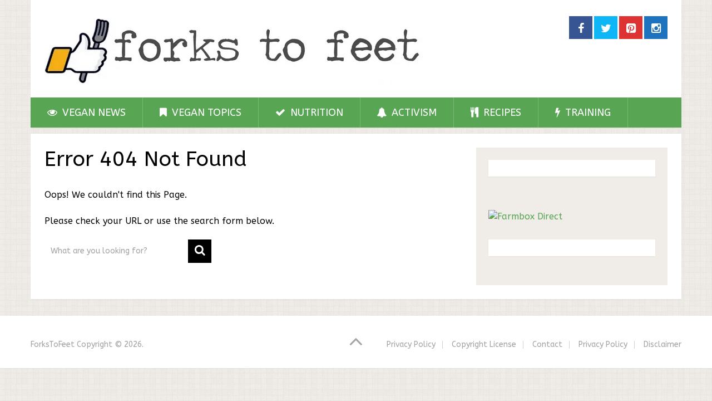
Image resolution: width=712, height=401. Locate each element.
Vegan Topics (205, 112)
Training (586, 112)
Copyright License (484, 344)
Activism (413, 112)
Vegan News (93, 112)
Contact (547, 344)
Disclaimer (662, 344)
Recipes (501, 112)
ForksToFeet (53, 344)
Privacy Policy (411, 344)
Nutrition (315, 112)
